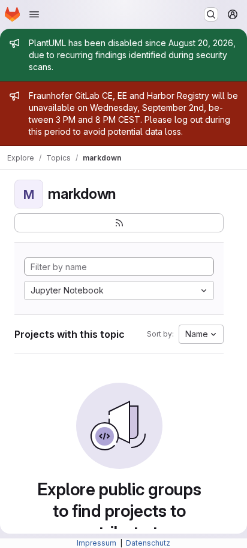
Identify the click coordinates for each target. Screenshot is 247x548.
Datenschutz (148, 542)
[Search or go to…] (211, 14)
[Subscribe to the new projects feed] (119, 222)
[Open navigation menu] (34, 14)
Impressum (97, 542)
